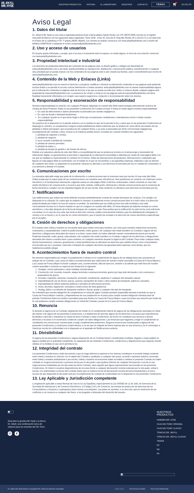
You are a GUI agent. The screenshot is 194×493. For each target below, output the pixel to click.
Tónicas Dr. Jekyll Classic (171, 437)
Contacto (142, 4)
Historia (90, 4)
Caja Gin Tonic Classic (169, 428)
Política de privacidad (159, 489)
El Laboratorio (108, 4)
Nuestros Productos (70, 4)
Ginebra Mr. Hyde (166, 420)
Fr (190, 4)
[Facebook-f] (17, 433)
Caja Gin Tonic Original (170, 424)
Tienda (160, 441)
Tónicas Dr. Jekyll (167, 432)
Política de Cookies (137, 489)
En (186, 4)
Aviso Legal (119, 489)
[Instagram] (10, 433)
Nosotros (127, 4)
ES (183, 4)
